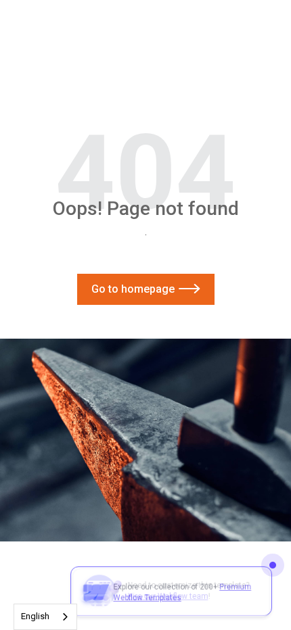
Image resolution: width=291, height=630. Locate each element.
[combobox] (45, 617)
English (35, 616)
